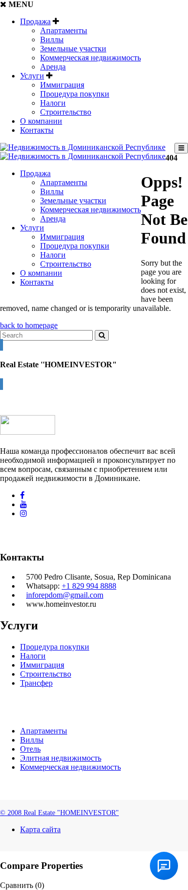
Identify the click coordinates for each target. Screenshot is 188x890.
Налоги (53, 103)
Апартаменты (63, 30)
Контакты (37, 130)
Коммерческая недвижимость (90, 57)
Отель (30, 749)
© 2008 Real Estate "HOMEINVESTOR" (59, 813)
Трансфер (36, 683)
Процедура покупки (74, 94)
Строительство (65, 112)
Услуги (32, 75)
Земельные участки (73, 48)
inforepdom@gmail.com (64, 595)
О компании (41, 121)
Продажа (35, 21)
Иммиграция (62, 84)
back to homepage (29, 325)
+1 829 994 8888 (89, 586)
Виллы (52, 39)
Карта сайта (40, 829)
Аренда (53, 66)
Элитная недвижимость (60, 758)
